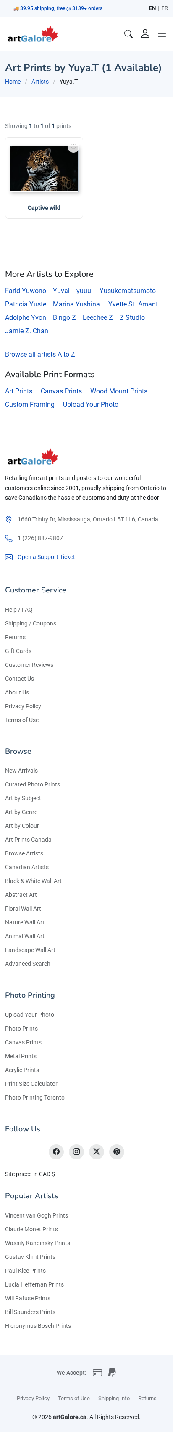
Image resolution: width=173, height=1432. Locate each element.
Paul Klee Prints (25, 1270)
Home (13, 81)
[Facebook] (56, 1151)
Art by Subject (23, 798)
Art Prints (18, 391)
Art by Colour (22, 825)
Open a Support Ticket (46, 557)
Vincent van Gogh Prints (36, 1215)
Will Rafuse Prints (27, 1298)
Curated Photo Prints (32, 784)
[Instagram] (76, 1151)
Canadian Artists (27, 867)
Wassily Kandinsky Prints (37, 1243)
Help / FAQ (19, 609)
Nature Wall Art (25, 922)
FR (164, 8)
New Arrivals (21, 770)
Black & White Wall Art (33, 881)
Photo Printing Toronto (35, 1097)
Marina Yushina (76, 304)
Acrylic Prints (22, 1070)
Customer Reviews (29, 664)
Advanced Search (27, 963)
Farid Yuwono (25, 291)
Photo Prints (21, 1028)
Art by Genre (21, 812)
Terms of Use (22, 720)
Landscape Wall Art (30, 950)
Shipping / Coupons (30, 623)
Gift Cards (18, 651)
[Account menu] (145, 33)
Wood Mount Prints (118, 391)
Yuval (61, 291)
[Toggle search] (128, 34)
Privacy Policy (23, 706)
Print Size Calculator (31, 1083)
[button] (162, 34)
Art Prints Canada (28, 839)
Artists (40, 81)
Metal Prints (21, 1056)
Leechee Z (98, 318)
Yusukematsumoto (128, 291)
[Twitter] (96, 1151)
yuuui (84, 291)
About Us (17, 692)
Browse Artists (24, 853)
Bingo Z (64, 318)
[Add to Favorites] (73, 147)
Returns (15, 637)
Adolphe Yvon (25, 318)
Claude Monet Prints (31, 1229)
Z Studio (132, 318)
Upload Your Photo (90, 404)
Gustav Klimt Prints (30, 1256)
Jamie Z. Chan (26, 331)
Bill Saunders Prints (30, 1312)
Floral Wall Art (23, 908)
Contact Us (19, 678)
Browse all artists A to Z (40, 354)
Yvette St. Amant (133, 304)
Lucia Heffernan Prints (34, 1284)
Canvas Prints (61, 391)
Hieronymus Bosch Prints (38, 1325)
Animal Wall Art (25, 936)
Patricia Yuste (25, 304)
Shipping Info (114, 1398)
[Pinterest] (116, 1151)
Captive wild (44, 207)
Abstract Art (21, 894)
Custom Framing (30, 404)
